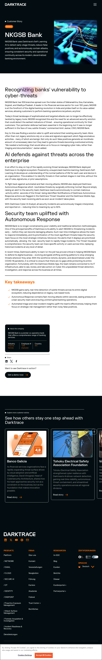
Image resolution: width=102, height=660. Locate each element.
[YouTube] (16, 540)
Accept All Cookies (43, 655)
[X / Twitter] (11, 540)
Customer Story (14, 21)
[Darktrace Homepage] (15, 4)
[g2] (22, 540)
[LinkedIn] (5, 540)
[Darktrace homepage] (22, 534)
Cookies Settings (25, 655)
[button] (94, 4)
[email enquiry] (27, 540)
